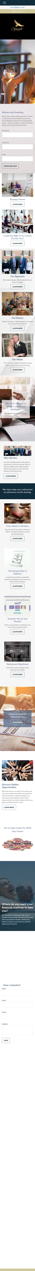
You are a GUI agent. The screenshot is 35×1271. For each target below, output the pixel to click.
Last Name (5, 39)
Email (3, 49)
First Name (5, 29)
